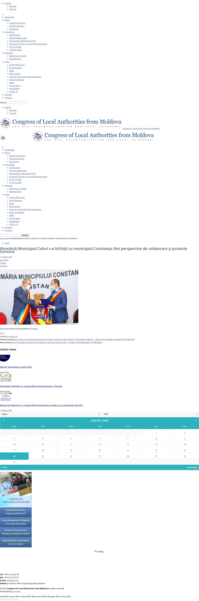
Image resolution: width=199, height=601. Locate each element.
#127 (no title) (15, 47)
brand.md (16, 591)
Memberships (15, 59)
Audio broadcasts (16, 80)
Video (11, 83)
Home (2, 238)
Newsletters (14, 88)
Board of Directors (17, 23)
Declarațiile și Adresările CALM (22, 41)
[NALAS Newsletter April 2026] (6, 362)
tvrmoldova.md (12, 336)
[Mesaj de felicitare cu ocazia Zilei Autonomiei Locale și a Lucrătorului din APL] (6, 400)
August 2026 (99, 420)
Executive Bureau (16, 26)
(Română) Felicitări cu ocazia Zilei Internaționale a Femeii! (31, 386)
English (8, 3)
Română (12, 6)
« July (4, 467)
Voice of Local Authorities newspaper (25, 77)
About (7, 20)
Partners (8, 94)
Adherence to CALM (17, 56)
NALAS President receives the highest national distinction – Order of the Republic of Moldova (55, 342)
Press (7, 62)
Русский (12, 9)
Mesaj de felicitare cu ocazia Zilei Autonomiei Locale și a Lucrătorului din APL (41, 405)
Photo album (14, 85)
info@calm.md (13, 580)
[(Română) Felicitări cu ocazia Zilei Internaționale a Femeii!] (6, 381)
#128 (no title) (15, 50)
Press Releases (15, 68)
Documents (10, 32)
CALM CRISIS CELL (17, 65)
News (11, 71)
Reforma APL (14, 74)
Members (9, 53)
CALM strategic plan (18, 38)
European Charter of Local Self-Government (28, 44)
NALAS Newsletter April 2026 (16, 367)
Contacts (8, 97)
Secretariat (14, 29)
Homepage (9, 17)
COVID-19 (13, 91)
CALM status (14, 35)
